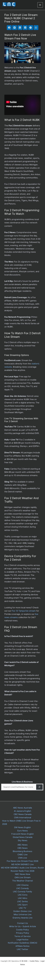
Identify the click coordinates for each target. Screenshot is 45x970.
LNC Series (22, 901)
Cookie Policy (22, 929)
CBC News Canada (22, 814)
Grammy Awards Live (22, 917)
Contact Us (22, 923)
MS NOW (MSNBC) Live (22, 864)
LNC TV (22, 908)
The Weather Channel (22, 880)
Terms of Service (22, 936)
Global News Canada (22, 837)
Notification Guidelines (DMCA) (22, 943)
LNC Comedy (22, 888)
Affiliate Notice (22, 946)
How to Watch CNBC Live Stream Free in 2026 (21, 822)
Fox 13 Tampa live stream (24, 611)
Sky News (22, 840)
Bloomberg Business (22, 851)
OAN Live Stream (23, 877)
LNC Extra (22, 895)
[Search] (39, 787)
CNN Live (22, 858)
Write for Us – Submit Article (22, 926)
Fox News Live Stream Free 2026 (22, 861)
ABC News (22, 845)
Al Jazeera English (22, 811)
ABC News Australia (22, 808)
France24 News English (22, 834)
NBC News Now (22, 874)
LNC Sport (23, 904)
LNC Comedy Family (22, 891)
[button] (9, 27)
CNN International (22, 817)
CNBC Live (22, 854)
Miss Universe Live (22, 914)
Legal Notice (22, 939)
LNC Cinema (22, 885)
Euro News (22, 830)
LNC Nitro (22, 898)
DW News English (22, 827)
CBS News (22, 848)
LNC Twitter (22, 949)
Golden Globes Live (22, 911)
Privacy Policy (22, 933)
